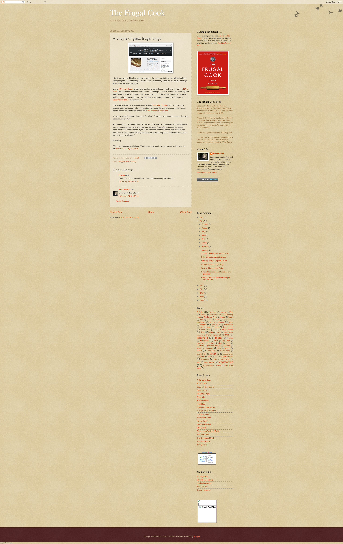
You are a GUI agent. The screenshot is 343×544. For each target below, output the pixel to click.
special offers (228, 354)
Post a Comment (122, 201)
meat (218, 337)
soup (213, 353)
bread (217, 320)
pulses (199, 348)
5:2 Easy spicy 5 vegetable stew (214, 261)
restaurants (208, 348)
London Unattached (204, 483)
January (205, 250)
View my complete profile (207, 173)
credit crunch (228, 325)
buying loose (227, 319)
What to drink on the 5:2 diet (212, 268)
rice (219, 348)
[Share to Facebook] (153, 158)
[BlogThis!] (148, 158)
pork (228, 343)
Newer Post (116, 212)
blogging (122, 162)
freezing (216, 330)
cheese (221, 322)
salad (199, 350)
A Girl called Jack (126, 89)
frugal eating (131, 162)
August (205, 228)
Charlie (122, 175)
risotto (227, 348)
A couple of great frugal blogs (212, 264)
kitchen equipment (213, 335)
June (204, 235)
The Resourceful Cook (205, 438)
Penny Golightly (203, 421)
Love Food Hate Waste (206, 407)
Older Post (186, 212)
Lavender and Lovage (205, 480)
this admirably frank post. (158, 111)
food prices (228, 327)
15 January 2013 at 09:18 (128, 196)
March (204, 243)
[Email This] (145, 158)
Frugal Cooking (209, 459)
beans (230, 317)
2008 (202, 300)
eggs (217, 327)
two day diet (225, 359)
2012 (202, 286)
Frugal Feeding (202, 400)
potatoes (200, 346)
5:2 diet (200, 312)
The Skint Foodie (159, 105)
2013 (202, 221)
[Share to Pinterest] (156, 158)
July (204, 232)
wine (219, 365)
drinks (209, 327)
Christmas (212, 312)
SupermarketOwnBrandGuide (208, 431)
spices (202, 357)
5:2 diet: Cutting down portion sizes (215, 253)
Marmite (213, 315)
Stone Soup (201, 428)
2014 (202, 217)
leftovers (202, 337)
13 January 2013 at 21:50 (128, 182)
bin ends (209, 319)
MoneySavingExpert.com (207, 411)
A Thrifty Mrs (202, 383)
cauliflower (201, 322)
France (203, 315)
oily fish (226, 341)
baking (222, 317)
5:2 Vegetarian (202, 476)
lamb (227, 335)
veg (198, 362)
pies (220, 343)
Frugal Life (201, 404)
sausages (211, 351)
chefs (231, 322)
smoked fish (201, 354)
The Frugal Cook (137, 12)
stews (210, 356)
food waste (205, 330)
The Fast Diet (202, 487)
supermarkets (227, 356)
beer (201, 320)
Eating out (223, 312)
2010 (202, 293)
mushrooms (204, 341)
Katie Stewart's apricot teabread (213, 257)
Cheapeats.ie (202, 390)
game (211, 332)
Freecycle (201, 397)
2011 (202, 289)
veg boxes (209, 362)
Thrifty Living (202, 445)
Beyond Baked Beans (205, 387)
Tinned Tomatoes (203, 490)
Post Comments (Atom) (130, 217)
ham (219, 332)
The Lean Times (203, 435)
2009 (202, 297)
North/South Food (204, 418)
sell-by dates (225, 351)
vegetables (226, 362)
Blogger (197, 537)
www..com (207, 452)
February (205, 247)
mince (231, 338)
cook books (216, 325)
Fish (231, 312)
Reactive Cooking (204, 424)
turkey (215, 359)
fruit (202, 332)
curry (201, 327)
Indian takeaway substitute (127, 149)
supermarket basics (121, 100)
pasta (210, 343)
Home (151, 212)
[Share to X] (151, 158)
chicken (203, 324)
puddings (227, 345)
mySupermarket (203, 414)
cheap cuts (211, 322)
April (204, 239)
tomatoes (205, 359)
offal (216, 341)
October (205, 224)
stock (216, 356)
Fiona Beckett (124, 190)
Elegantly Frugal (203, 394)
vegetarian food (208, 366)
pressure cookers (213, 345)
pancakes (200, 343)
